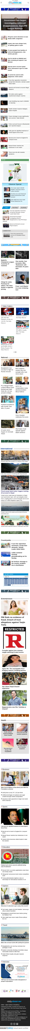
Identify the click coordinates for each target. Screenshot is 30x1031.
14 (26, 581)
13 (22, 581)
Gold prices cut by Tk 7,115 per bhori (12, 792)
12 (19, 581)
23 (9, 583)
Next (28, 321)
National (4, 357)
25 (16, 583)
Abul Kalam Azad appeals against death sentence (21, 430)
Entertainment (6, 599)
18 (16, 582)
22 (5, 583)
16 (9, 582)
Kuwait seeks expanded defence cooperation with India (14, 526)
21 (26, 582)
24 (12, 583)
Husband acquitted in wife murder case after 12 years (7, 406)
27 (22, 583)
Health (3, 720)
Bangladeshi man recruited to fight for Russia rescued (7, 369)
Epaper (16, 0)
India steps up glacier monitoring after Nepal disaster (14, 473)
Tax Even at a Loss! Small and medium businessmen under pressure (18, 195)
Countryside (6, 540)
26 (19, 583)
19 (19, 582)
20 (22, 582)
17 (12, 582)
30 (9, 585)
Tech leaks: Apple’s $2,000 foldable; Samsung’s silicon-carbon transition (18, 189)
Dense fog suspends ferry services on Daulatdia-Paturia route (17, 235)
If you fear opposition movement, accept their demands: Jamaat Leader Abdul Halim (18, 212)
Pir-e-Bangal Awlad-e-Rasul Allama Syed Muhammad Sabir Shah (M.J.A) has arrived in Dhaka (7, 389)
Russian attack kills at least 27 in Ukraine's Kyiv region (14, 461)
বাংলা (13, 0)
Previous (2, 321)
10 (12, 581)
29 (5, 585)
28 (26, 583)
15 (5, 582)
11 (16, 581)
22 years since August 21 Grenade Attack (7, 431)
